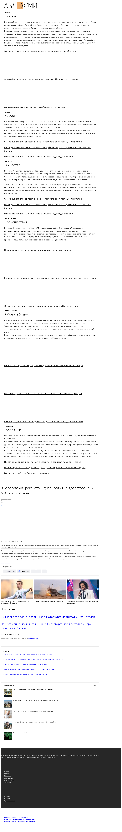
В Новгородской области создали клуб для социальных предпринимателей (43, 421)
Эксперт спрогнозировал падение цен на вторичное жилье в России (40, 51)
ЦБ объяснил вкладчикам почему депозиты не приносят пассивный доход (42, 462)
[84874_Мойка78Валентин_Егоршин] (19, 102)
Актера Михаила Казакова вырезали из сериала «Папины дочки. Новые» (41, 79)
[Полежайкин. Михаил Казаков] (19, 74)
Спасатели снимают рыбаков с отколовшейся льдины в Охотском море (41, 306)
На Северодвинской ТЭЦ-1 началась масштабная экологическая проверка (43, 393)
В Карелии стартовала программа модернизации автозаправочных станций (43, 365)
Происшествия (10, 218)
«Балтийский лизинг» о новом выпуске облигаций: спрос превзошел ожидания (29, 669)
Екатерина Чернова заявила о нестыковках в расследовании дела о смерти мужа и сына (50, 278)
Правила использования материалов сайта (19, 821)
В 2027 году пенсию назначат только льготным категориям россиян (25, 674)
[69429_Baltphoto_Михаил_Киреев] (19, 360)
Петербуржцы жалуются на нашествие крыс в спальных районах (37, 250)
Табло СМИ (9, 426)
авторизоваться (33, 638)
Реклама (7, 796)
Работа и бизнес (11, 310)
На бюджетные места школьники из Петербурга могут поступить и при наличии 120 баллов (33, 659)
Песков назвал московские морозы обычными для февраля (34, 107)
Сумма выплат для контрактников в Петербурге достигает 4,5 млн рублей (43, 141)
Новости (8, 112)
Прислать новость (9, 801)
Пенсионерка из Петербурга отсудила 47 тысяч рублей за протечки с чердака (44, 467)
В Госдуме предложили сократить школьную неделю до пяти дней (39, 156)
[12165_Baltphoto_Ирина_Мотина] (19, 388)
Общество (8, 161)
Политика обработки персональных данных (20, 819)
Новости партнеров (50, 685)
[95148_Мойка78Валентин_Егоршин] (19, 301)
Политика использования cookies (16, 817)
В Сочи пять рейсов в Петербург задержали (27, 473)
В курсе (7, 12)
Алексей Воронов (6, 499)
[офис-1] (19, 416)
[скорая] (19, 273)
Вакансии (7, 798)
